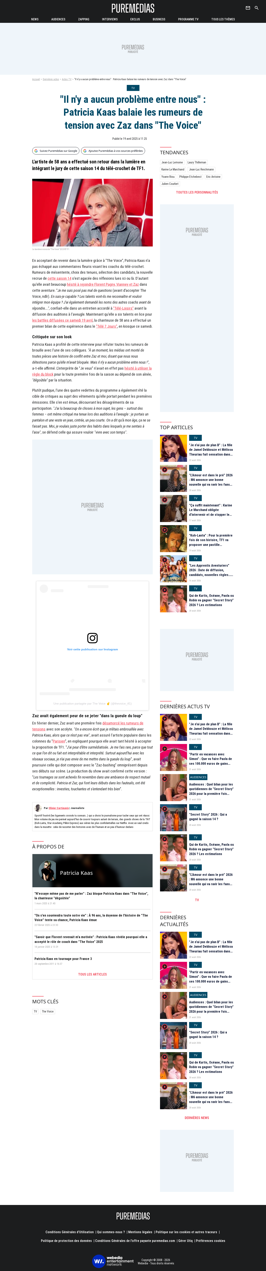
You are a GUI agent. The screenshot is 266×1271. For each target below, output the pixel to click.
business (159, 19)
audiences (58, 19)
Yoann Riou (168, 176)
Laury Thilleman (197, 162)
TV (35, 1011)
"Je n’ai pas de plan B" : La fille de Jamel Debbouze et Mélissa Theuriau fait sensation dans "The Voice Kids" (211, 452)
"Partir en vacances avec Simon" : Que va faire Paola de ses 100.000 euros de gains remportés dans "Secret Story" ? (211, 763)
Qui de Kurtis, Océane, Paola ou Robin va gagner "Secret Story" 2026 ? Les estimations (211, 600)
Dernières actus (51, 79)
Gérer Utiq (185, 1241)
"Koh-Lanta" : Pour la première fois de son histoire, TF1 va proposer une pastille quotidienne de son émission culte (211, 544)
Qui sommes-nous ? (111, 1232)
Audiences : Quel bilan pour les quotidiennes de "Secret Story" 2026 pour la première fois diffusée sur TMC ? (211, 791)
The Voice (48, 1011)
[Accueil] (133, 8)
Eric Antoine (213, 176)
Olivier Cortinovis (59, 808)
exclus (135, 19)
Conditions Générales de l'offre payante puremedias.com (135, 1241)
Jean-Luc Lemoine (172, 162)
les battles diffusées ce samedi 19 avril (62, 320)
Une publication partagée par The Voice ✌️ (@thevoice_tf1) (92, 703)
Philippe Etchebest (190, 176)
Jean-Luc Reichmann (201, 169)
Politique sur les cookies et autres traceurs (186, 1232)
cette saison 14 (59, 278)
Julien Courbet (170, 183)
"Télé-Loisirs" (123, 308)
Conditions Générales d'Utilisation (70, 1232)
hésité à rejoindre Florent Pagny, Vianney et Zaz (103, 284)
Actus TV (66, 79)
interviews (110, 19)
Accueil (36, 79)
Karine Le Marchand (172, 169)
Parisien (59, 741)
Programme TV (188, 19)
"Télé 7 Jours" (106, 326)
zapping (83, 19)
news (34, 19)
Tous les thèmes (223, 19)
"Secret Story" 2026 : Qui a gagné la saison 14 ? (208, 817)
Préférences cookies (210, 1241)
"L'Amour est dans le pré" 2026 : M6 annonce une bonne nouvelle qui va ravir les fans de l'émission (211, 482)
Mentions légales (140, 1232)
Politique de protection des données (66, 1241)
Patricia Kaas (76, 872)
